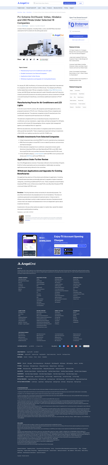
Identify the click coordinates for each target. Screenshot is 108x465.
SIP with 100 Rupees (40, 282)
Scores (52, 448)
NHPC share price (40, 335)
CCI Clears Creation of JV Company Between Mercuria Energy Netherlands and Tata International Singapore (78, 51)
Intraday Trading (76, 285)
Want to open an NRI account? (78, 39)
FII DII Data (57, 323)
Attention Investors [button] (22, 387)
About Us (20, 282)
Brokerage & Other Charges (23, 280)
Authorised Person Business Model (43, 322)
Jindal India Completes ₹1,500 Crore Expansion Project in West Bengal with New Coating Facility (78, 59)
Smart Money (20, 314)
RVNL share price (40, 337)
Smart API (59, 354)
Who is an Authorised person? (42, 315)
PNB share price (58, 337)
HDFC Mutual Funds (60, 379)
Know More (27, 220)
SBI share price (39, 338)
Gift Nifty (81, 363)
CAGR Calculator (58, 285)
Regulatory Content (31, 448)
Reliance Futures (53, 366)
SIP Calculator (57, 282)
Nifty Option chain (27, 368)
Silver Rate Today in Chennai (59, 373)
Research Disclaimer (21, 448)
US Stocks (39, 290)
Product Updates (82, 103)
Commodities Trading (77, 292)
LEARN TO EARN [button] (21, 310)
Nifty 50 (24, 363)
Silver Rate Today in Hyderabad (31, 373)
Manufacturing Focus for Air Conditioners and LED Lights (36, 70)
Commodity (39, 295)
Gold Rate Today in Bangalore (81, 371)
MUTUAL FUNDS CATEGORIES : (23, 381)
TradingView (44, 356)
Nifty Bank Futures (34, 366)
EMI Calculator (57, 302)
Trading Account (76, 282)
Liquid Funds (41, 381)
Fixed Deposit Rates (66, 354)
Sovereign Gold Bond (41, 303)
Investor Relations (21, 287)
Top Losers (57, 322)
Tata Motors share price (23, 338)
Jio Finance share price (77, 338)
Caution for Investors (41, 452)
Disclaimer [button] (20, 423)
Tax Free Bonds (40, 300)
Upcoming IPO (39, 287)
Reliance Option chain (60, 368)
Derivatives (75, 290)
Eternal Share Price (58, 338)
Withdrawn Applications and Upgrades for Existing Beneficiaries (38, 79)
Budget (71, 90)
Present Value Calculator (59, 295)
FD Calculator (57, 292)
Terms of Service (47, 444)
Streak (35, 356)
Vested (39, 356)
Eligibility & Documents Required (43, 320)
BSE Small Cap (70, 363)
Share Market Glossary (59, 315)
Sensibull (25, 356)
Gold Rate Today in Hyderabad (67, 371)
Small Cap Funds (48, 381)
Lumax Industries (39, 153)
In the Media (20, 285)
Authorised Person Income (42, 318)
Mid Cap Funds (70, 381)
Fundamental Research (22, 317)
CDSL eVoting (78, 450)
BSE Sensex (62, 363)
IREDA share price (21, 337)
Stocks (38, 279)
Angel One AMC (29, 351)
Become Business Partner (41, 312)
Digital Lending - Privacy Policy (30, 450)
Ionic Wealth (36, 351)
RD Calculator (57, 293)
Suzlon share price (21, 335)
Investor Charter (53, 450)
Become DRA (39, 314)
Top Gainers (57, 320)
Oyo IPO (74, 315)
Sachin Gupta (25, 25)
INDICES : (19, 363)
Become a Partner (58, 8)
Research (72, 107)
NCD (37, 297)
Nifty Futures (26, 366)
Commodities (77, 90)
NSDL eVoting (85, 450)
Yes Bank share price (22, 340)
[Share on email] (37, 59)
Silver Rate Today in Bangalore (45, 373)
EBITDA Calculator (58, 297)
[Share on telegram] (23, 59)
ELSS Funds (34, 381)
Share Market (78, 107)
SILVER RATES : (20, 373)
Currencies (39, 293)
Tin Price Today (76, 376)
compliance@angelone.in (48, 437)
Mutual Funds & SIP (31, 8)
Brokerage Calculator (59, 279)
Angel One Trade (35, 354)
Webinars (20, 289)
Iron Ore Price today (67, 376)
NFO (37, 285)
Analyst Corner (76, 298)
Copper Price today (29, 376)
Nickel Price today (57, 376)
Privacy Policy (40, 444)
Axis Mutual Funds (51, 379)
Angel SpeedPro (43, 354)
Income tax (75, 295)
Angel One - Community (22, 322)
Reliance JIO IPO (76, 314)
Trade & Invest (20, 8)
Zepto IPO (75, 318)
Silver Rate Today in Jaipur (71, 373)
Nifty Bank (30, 363)
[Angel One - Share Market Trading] (23, 3)
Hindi (71, 97)
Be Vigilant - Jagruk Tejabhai (23, 323)
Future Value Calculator (59, 289)
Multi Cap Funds (77, 381)
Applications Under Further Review (30, 76)
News (44, 8)
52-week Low (57, 318)
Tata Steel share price (59, 333)
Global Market (81, 93)
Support (72, 8)
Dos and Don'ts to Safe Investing (43, 448)
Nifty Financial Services (38, 363)
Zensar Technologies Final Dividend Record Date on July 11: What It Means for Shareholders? (78, 73)
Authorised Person (76, 297)
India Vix (76, 363)
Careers (19, 290)
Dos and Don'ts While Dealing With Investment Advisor (66, 448)
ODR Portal (19, 452)
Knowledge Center (21, 312)
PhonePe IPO (75, 320)
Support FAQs (40, 346)
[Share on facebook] (34, 59)
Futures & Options (73, 93)
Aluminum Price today (39, 376)
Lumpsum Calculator (59, 284)
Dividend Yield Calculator (59, 287)
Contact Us (20, 284)
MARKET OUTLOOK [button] (59, 310)
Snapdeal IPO (75, 322)
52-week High (57, 317)
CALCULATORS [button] (58, 277)
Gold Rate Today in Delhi (42, 371)
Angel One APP (27, 354)
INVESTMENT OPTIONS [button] (41, 277)
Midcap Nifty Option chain (49, 368)
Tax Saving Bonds (40, 305)
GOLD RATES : (20, 371)
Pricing (66, 8)
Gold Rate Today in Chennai (54, 371)
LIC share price (76, 340)
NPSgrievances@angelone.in (22, 438)
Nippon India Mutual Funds (81, 379)
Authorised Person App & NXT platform (44, 323)
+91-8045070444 (38, 439)
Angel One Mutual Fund (32, 379)
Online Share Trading (77, 284)
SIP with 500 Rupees (40, 284)
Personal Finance (73, 103)
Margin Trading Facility (51, 354)
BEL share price (58, 340)
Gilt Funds (63, 381)
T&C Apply (84, 448)
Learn (39, 8)
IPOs (75, 97)
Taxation (84, 107)
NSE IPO (74, 312)
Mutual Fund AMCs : (22, 379)
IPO (74, 289)
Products (49, 8)
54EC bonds (39, 302)
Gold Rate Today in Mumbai (30, 371)
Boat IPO (75, 317)
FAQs (80, 448)
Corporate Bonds (40, 298)
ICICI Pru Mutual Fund (70, 379)
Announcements (58, 314)
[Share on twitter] (30, 59)
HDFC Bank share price (41, 333)
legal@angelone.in (49, 441)
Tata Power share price (41, 340)
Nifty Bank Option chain (37, 368)
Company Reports (21, 320)
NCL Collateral (71, 450)
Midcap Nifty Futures (44, 366)
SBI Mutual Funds (42, 379)
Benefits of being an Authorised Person (44, 317)
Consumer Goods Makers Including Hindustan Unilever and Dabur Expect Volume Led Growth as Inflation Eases (78, 66)
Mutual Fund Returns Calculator (61, 298)
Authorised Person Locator (42, 327)
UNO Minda (30, 156)
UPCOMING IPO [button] (76, 310)
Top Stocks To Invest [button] (23, 332)
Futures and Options (40, 289)
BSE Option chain (70, 368)
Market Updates (73, 100)
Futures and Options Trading (78, 293)
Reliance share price (77, 333)
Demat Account (76, 280)
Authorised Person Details (42, 325)
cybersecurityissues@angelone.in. (53, 439)
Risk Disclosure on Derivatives (29, 452)
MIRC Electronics (57, 90)
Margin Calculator (58, 280)
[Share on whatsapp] (27, 59)
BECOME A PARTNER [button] (41, 310)
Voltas (50, 90)
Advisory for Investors (62, 450)
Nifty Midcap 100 (55, 363)
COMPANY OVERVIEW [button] (22, 277)
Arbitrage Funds (56, 381)
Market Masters (81, 97)
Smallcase (31, 356)
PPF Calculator (58, 300)
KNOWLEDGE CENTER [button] (77, 277)
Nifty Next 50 (47, 363)
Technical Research (22, 318)
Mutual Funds (80, 100)
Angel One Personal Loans (43, 450)
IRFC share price (21, 333)
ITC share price (76, 337)
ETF (37, 292)
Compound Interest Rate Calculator (61, 290)
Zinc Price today (48, 376)
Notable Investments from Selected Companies (34, 73)
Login (80, 3)
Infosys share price (76, 335)
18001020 (32, 346)
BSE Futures (60, 366)
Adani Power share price (59, 335)
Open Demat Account (69, 3)
